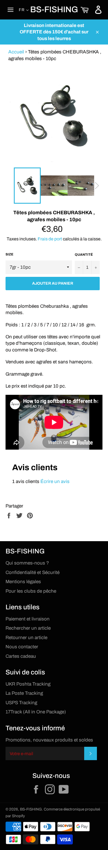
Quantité (84, 255)
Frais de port (50, 238)
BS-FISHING (54, 9)
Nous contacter (22, 646)
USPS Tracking (21, 702)
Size (9, 254)
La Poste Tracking (24, 693)
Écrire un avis (55, 481)
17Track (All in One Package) (36, 712)
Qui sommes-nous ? (27, 563)
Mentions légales (23, 581)
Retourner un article (26, 637)
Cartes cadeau (21, 656)
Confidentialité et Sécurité (33, 572)
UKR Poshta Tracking (28, 684)
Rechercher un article (28, 628)
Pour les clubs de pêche (31, 591)
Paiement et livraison (28, 619)
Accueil (16, 52)
